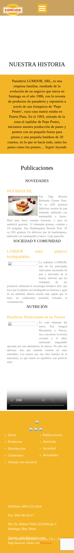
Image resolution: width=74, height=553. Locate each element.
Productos (15, 442)
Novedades (50, 455)
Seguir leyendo (56, 147)
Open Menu (42, 8)
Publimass (46, 543)
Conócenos (15, 455)
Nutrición (49, 442)
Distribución (16, 448)
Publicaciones (52, 435)
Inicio (12, 435)
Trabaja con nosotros (22, 462)
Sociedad (49, 448)
